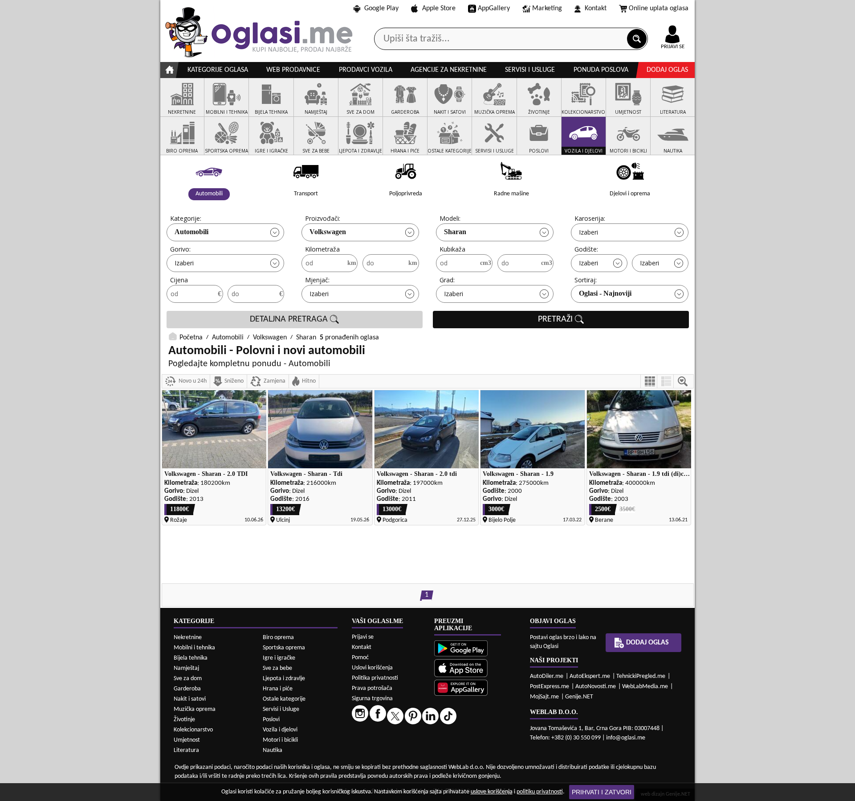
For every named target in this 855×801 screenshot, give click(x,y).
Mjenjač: (317, 280)
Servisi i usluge (530, 70)
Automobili (191, 231)
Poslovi (271, 719)
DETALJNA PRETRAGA (290, 319)
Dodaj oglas (667, 70)
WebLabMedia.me (645, 686)
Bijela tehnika (191, 658)
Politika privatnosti (375, 678)
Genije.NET (579, 697)
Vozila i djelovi (280, 730)
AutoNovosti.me (595, 686)
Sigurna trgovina (372, 698)
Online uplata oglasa (658, 8)
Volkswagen (327, 231)
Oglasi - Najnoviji (605, 293)
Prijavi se (363, 637)
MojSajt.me (544, 697)
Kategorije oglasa (217, 70)
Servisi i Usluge (281, 709)
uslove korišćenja (492, 792)
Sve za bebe (277, 668)
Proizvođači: (322, 218)
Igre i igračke (279, 658)
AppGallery (494, 8)
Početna (191, 337)
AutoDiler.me (546, 676)
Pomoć (360, 657)
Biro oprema (278, 637)
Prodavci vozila (365, 70)
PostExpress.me (549, 686)
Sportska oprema (284, 647)
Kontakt (596, 8)
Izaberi (588, 232)
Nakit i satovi (190, 699)
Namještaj (186, 668)
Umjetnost (187, 740)
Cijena (179, 280)
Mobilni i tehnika (194, 647)
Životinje (184, 719)
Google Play (381, 8)
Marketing (547, 8)
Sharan (455, 231)
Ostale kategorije (284, 699)
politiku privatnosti (540, 792)
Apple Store (439, 8)
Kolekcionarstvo (193, 730)
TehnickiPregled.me (640, 676)
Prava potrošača (372, 688)
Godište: (586, 249)
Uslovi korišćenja (372, 668)
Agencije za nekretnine (449, 70)
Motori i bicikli (280, 740)
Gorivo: (180, 249)
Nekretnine (188, 637)
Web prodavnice (293, 70)
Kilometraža (322, 249)
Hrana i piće (278, 688)
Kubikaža (452, 249)
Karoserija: (589, 218)
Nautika (272, 750)
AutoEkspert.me (590, 676)
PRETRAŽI (556, 319)
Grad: (447, 280)
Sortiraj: (585, 280)
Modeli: (450, 218)
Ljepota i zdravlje (284, 678)
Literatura (186, 750)
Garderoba (187, 688)
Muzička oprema (195, 709)
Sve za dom (188, 678)
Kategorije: (185, 218)
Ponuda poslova (601, 70)
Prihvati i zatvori (601, 792)
